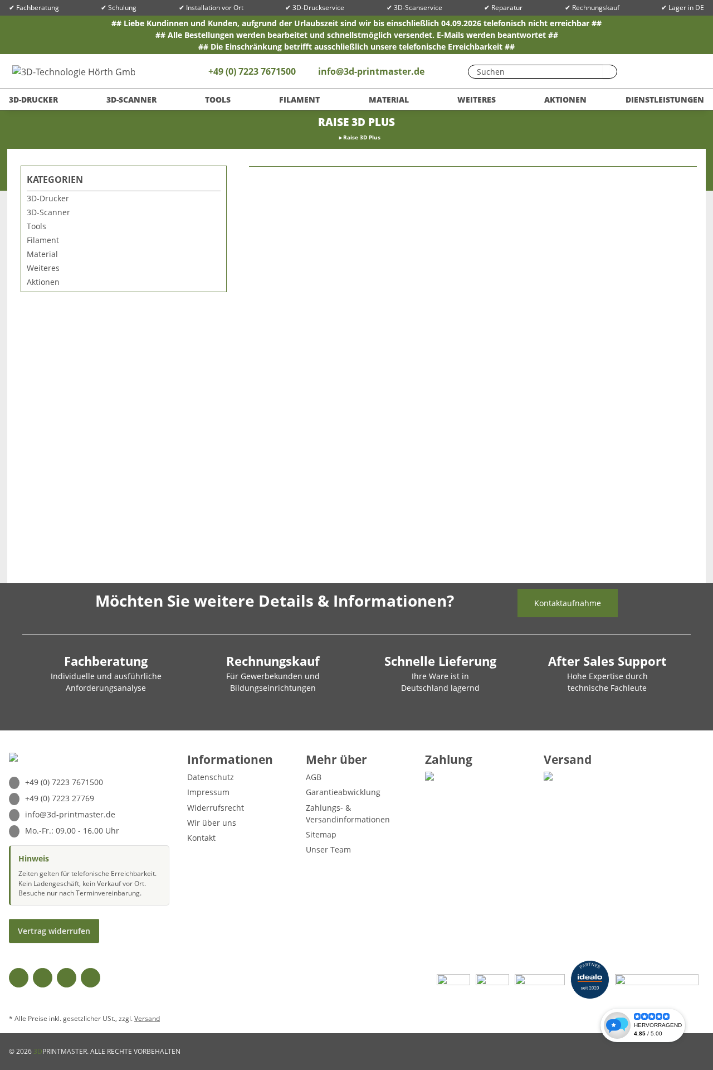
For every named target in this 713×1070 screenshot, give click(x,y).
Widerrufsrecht (215, 807)
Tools (36, 226)
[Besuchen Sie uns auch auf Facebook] (18, 977)
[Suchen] (606, 72)
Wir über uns (211, 822)
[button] (660, 71)
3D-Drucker (48, 198)
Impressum (208, 792)
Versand (147, 1018)
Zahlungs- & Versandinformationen (348, 813)
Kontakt (201, 837)
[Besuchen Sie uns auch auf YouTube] (42, 977)
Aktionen (43, 282)
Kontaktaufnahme (567, 603)
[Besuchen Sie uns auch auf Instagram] (66, 977)
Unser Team (328, 849)
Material (42, 254)
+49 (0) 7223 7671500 (251, 71)
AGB (313, 777)
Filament (43, 240)
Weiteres (43, 268)
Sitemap (321, 834)
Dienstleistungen (665, 99)
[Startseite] (336, 137)
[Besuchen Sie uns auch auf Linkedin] (90, 977)
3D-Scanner (48, 212)
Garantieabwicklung (343, 792)
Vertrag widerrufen (54, 931)
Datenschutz (210, 777)
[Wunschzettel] (637, 71)
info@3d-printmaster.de (371, 71)
